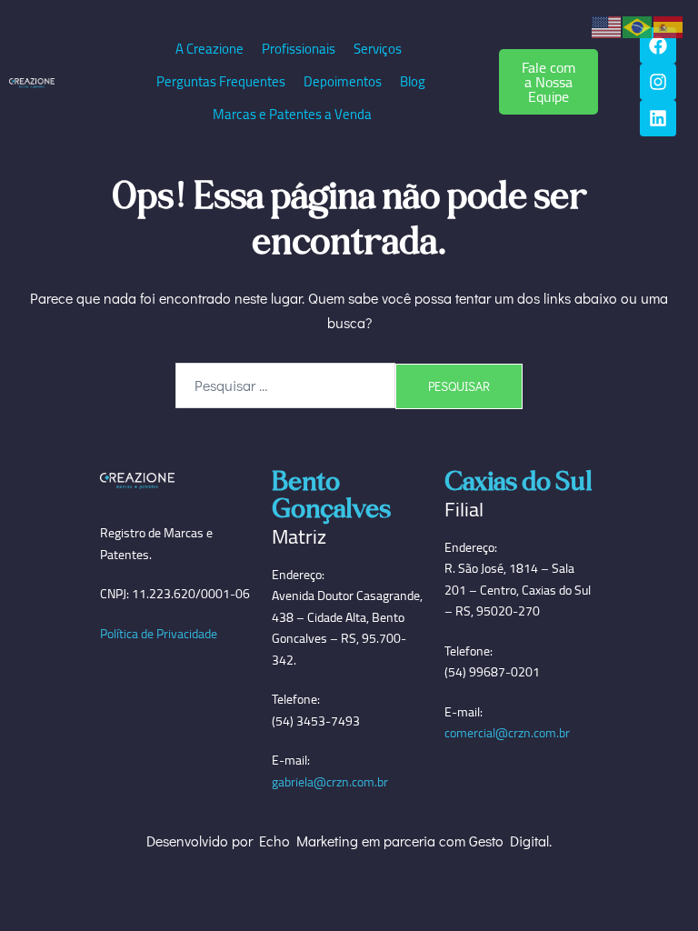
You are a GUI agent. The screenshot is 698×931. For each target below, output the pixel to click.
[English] (607, 25)
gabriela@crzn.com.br (330, 782)
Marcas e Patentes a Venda (292, 114)
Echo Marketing (308, 840)
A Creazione (209, 48)
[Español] (668, 25)
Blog (412, 81)
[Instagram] (658, 82)
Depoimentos (343, 81)
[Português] (638, 25)
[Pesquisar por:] (285, 385)
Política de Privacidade (158, 634)
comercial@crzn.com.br (507, 733)
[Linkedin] (658, 118)
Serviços (378, 48)
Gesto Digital (509, 840)
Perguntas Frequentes (220, 81)
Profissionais (298, 48)
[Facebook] (658, 45)
